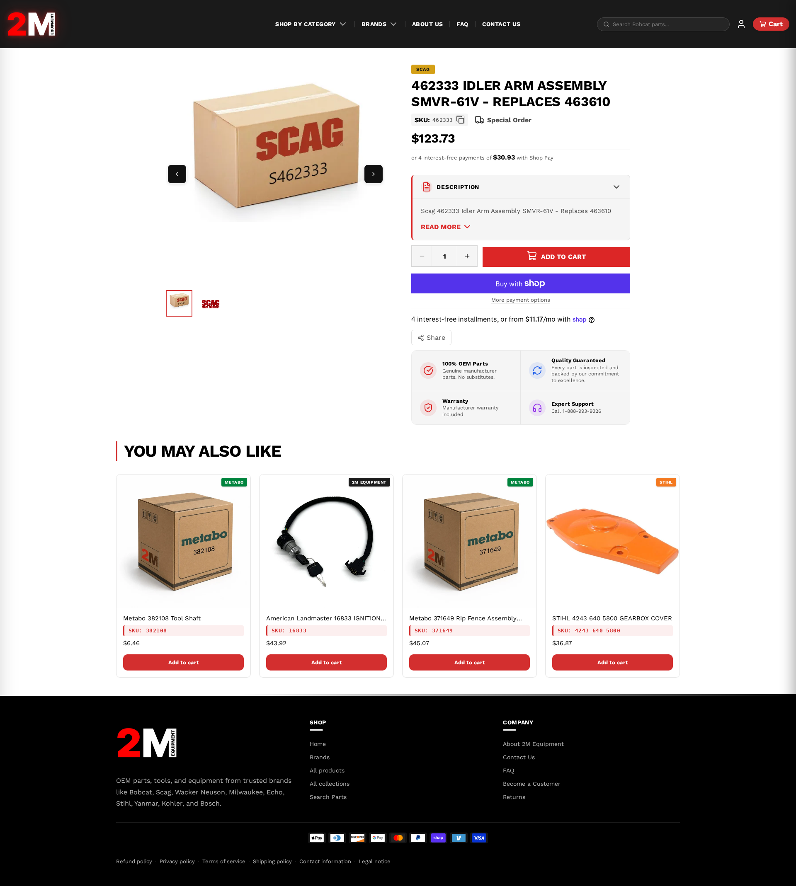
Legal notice (375, 861)
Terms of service (223, 861)
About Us (427, 24)
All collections (329, 783)
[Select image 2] (210, 304)
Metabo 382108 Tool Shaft (162, 618)
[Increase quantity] (467, 256)
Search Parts (328, 797)
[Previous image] (177, 174)
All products (327, 770)
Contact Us (501, 24)
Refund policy (134, 861)
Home (318, 744)
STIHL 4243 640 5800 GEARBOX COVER (612, 618)
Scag (423, 69)
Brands (374, 24)
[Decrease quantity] (422, 256)
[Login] (741, 24)
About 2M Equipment (533, 744)
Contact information (325, 861)
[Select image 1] (179, 303)
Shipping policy (272, 861)
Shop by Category (305, 24)
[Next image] (373, 174)
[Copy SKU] (460, 119)
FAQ (462, 24)
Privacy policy (177, 861)
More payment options (520, 300)
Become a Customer (532, 783)
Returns (514, 797)
